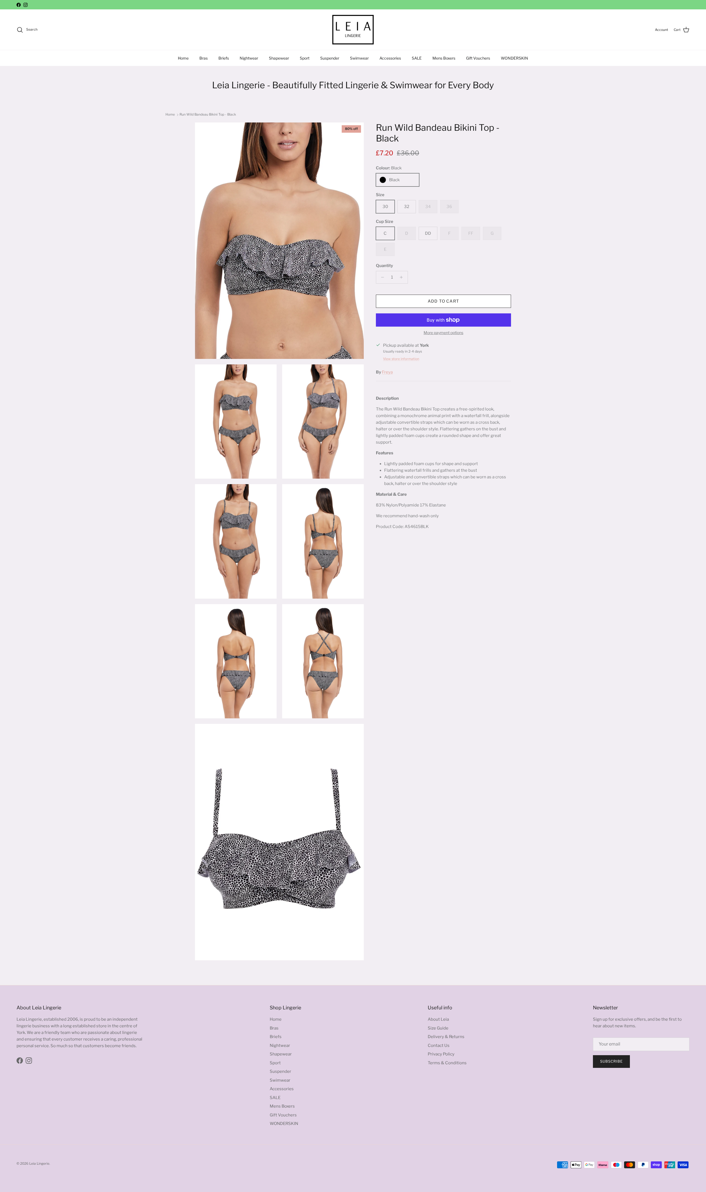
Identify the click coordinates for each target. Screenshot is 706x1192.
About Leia (438, 1019)
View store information (401, 359)
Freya (387, 372)
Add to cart (443, 301)
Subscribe (611, 1061)
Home (183, 58)
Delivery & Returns (446, 1036)
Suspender (329, 58)
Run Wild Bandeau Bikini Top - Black (208, 114)
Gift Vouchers (478, 58)
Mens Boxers (443, 58)
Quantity (384, 265)
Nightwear (249, 58)
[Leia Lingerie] (353, 29)
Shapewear (279, 58)
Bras (203, 58)
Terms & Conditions (447, 1062)
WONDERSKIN (514, 58)
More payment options (443, 332)
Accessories (390, 58)
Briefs (223, 58)
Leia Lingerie (39, 1163)
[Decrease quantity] (381, 277)
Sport (304, 58)
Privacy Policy (441, 1054)
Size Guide (438, 1028)
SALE (417, 58)
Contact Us (439, 1045)
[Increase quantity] (403, 277)
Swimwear (359, 58)
